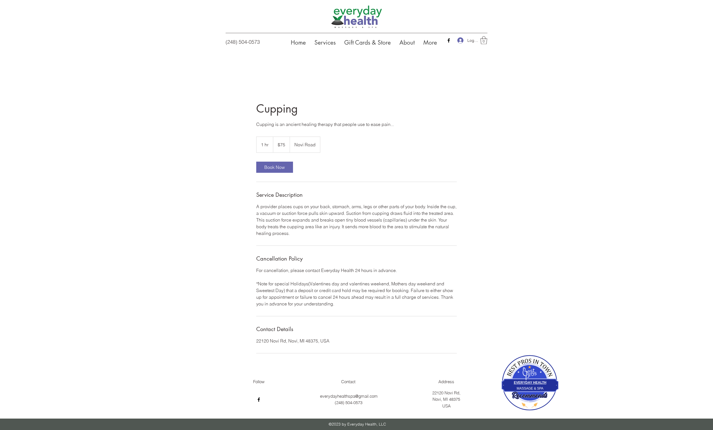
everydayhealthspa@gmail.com (349, 396)
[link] (274, 167)
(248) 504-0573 (243, 42)
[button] (483, 40)
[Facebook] (448, 40)
